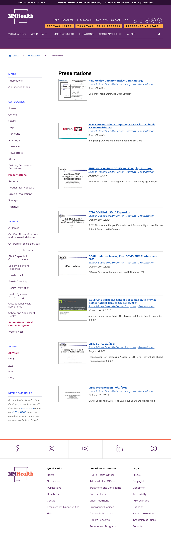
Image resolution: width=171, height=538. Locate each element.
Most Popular (64, 34)
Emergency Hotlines (102, 507)
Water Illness (15, 331)
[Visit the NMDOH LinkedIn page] (153, 20)
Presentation (146, 84)
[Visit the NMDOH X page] (141, 20)
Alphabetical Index (19, 87)
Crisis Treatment (99, 500)
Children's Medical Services (24, 243)
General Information (101, 513)
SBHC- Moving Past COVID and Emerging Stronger (120, 168)
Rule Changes (140, 500)
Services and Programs (103, 526)
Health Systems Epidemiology (17, 296)
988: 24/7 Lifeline (142, 2)
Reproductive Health (143, 26)
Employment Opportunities (63, 507)
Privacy (136, 474)
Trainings (13, 206)
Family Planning (17, 281)
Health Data (101, 20)
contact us (27, 408)
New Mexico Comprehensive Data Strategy (116, 80)
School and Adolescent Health (21, 315)
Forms (12, 108)
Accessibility (139, 494)
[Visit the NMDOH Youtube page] (159, 20)
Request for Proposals (21, 187)
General (12, 114)
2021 (11, 372)
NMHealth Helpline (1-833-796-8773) (79, 2)
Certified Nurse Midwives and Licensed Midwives (23, 236)
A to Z (131, 34)
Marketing (14, 133)
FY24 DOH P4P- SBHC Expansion (109, 212)
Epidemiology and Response (19, 267)
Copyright (138, 481)
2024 (11, 365)
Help (125, 20)
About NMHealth (110, 34)
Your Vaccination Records (98, 26)
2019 (11, 378)
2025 (11, 359)
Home (56, 20)
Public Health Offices (102, 474)
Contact (115, 20)
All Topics (13, 227)
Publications (84, 20)
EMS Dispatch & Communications (18, 258)
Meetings (14, 140)
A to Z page (19, 411)
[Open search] (159, 34)
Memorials (14, 146)
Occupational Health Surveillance (20, 305)
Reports (13, 181)
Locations (86, 34)
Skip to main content (31, 2)
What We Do (17, 34)
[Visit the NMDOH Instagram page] (147, 20)
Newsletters (15, 152)
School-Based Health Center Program (21, 324)
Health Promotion (19, 287)
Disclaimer (138, 487)
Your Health (40, 34)
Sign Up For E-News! (117, 2)
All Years (13, 353)
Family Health (16, 275)
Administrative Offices (102, 481)
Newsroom (68, 20)
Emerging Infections (20, 250)
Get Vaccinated (59, 26)
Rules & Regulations (20, 194)
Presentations (17, 174)
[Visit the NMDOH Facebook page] (135, 20)
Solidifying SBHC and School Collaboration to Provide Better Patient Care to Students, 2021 (123, 301)
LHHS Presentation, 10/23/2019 (108, 387)
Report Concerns (100, 519)
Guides (12, 121)
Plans (11, 159)
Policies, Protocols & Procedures (20, 167)
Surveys (13, 200)
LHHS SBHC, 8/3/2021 (102, 343)
